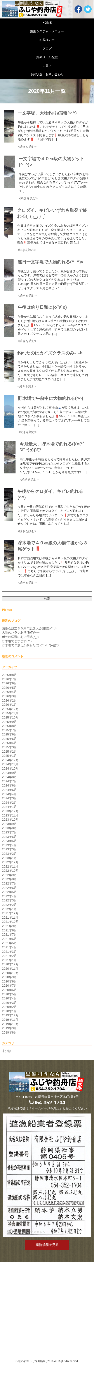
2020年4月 (9, 998)
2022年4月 (9, 896)
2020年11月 (10, 968)
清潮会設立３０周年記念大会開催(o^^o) (29, 628)
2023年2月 (9, 853)
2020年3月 (9, 1002)
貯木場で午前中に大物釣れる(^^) (50, 398)
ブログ (47, 48)
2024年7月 (9, 781)
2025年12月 (10, 709)
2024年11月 (10, 764)
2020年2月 (9, 1007)
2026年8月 (9, 675)
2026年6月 (9, 683)
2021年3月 (9, 951)
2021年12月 (10, 913)
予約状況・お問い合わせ (47, 74)
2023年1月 (9, 858)
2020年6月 (9, 990)
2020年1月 (9, 1011)
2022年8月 (9, 879)
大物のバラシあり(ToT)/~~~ (21, 632)
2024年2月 (9, 802)
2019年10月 (10, 1024)
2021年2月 (9, 955)
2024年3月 (9, 798)
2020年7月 (9, 985)
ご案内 (47, 65)
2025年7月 (9, 730)
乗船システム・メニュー (47, 31)
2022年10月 (10, 870)
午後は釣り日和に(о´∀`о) (42, 307)
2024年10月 (10, 768)
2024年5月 (9, 790)
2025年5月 (9, 738)
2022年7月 (9, 883)
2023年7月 (9, 832)
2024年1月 (9, 806)
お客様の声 (47, 39)
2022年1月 (9, 909)
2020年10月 (10, 973)
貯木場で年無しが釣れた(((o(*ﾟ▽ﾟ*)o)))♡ (30, 645)
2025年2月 (9, 751)
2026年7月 (9, 679)
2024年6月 (9, 785)
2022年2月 (9, 904)
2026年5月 (9, 687)
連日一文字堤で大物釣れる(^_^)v (50, 261)
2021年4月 (9, 947)
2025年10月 (10, 717)
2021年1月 (9, 960)
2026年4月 (9, 692)
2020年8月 (9, 981)
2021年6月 (9, 939)
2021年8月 (9, 930)
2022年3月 (9, 900)
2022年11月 (10, 866)
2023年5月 (9, 841)
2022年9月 (9, 875)
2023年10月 (10, 819)
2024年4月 (9, 794)
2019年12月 (10, 1015)
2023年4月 (9, 845)
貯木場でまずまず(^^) (17, 641)
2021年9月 (9, 926)
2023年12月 (10, 811)
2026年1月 (9, 704)
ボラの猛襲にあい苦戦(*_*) (20, 637)
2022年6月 (9, 887)
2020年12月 (10, 964)
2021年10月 (10, 921)
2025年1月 (9, 755)
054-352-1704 (49, 1102)
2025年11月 (10, 713)
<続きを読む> (27, 146)
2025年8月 (9, 726)
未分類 (6, 1051)
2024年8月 (9, 777)
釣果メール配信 (47, 57)
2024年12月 (10, 760)
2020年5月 (9, 994)
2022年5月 (9, 892)
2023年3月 (9, 849)
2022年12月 (10, 862)
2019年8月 (9, 1032)
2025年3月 (9, 747)
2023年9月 (9, 824)
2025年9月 (9, 722)
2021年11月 (10, 917)
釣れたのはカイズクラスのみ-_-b (49, 352)
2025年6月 (9, 734)
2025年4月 (9, 743)
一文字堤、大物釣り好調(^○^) (47, 113)
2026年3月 (9, 696)
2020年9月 (9, 977)
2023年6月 (9, 836)
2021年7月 (9, 934)
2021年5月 (9, 943)
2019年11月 (10, 1019)
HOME (47, 22)
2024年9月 (9, 773)
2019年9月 (9, 1028)
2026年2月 (9, 700)
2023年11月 (10, 815)
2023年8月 (9, 828)
